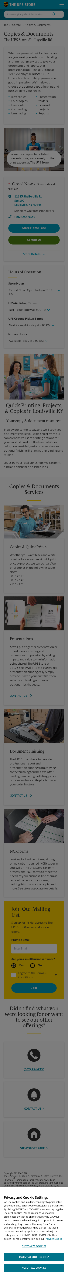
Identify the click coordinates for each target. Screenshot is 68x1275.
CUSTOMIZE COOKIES (34, 1246)
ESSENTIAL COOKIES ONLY (34, 1257)
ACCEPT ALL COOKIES (34, 1268)
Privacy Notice (54, 1239)
